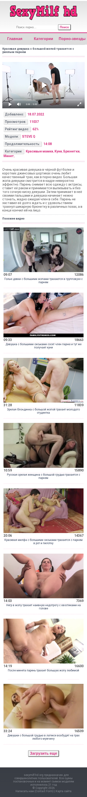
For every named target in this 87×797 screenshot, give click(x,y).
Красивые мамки (39, 151)
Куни (58, 151)
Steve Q (28, 136)
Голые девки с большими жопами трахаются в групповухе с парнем (43, 280)
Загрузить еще (43, 753)
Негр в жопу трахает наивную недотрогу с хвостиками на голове (43, 607)
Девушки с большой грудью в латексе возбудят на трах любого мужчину (43, 737)
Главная (14, 39)
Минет (8, 156)
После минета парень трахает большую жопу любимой (43, 670)
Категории (43, 39)
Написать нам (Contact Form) (35, 791)
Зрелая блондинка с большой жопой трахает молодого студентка (43, 411)
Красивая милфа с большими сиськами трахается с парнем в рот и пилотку (43, 541)
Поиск (64, 27)
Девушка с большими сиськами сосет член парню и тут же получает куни (43, 346)
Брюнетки (71, 151)
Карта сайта (63, 791)
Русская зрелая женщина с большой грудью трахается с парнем (43, 476)
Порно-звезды (72, 39)
